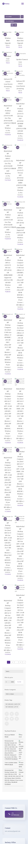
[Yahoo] (7, 724)
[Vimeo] (7, 719)
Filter (19, 682)
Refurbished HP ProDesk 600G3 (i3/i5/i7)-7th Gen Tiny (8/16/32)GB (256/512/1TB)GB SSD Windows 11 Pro (10, 163)
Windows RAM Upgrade (8, 40)
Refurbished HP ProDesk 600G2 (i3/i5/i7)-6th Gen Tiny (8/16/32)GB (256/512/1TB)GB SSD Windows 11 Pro (10, 222)
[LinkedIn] (17, 719)
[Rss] (12, 714)
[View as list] (15, 25)
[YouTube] (12, 719)
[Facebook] (7, 714)
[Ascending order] (22, 16)
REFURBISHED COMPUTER (13, 704)
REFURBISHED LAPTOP (12, 707)
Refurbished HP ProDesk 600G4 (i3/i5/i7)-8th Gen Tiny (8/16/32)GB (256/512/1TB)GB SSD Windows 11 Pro (10, 118)
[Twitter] (17, 714)
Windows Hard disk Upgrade (20, 40)
